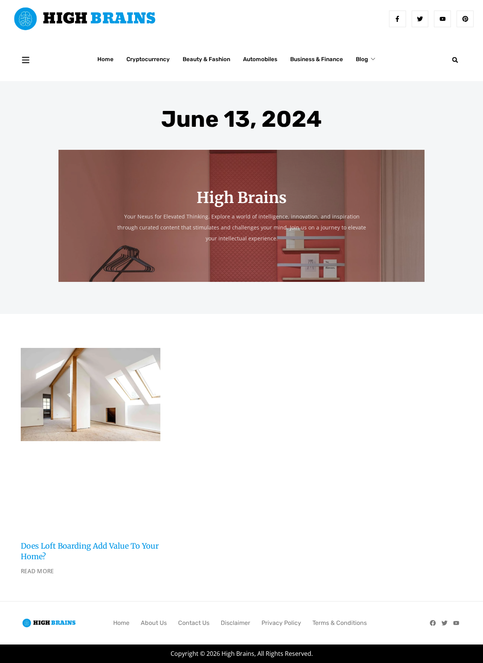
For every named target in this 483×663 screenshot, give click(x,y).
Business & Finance (316, 59)
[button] (455, 60)
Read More (37, 571)
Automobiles (260, 59)
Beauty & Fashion (206, 59)
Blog (362, 59)
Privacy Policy (281, 622)
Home (105, 59)
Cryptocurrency (148, 59)
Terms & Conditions (339, 622)
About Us (154, 622)
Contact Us (193, 622)
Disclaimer (235, 622)
